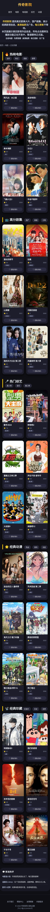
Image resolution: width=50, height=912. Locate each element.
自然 (44, 709)
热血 (27, 547)
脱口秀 (27, 386)
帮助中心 (20, 902)
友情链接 (30, 902)
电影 (17, 12)
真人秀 (9, 386)
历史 (35, 709)
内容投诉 (39, 902)
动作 (8, 58)
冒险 (35, 547)
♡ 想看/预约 (13, 108)
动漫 (40, 12)
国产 (27, 220)
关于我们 (10, 902)
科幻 (16, 58)
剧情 (33, 58)
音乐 (18, 386)
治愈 (44, 547)
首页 (10, 12)
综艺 (33, 12)
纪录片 (26, 709)
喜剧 (25, 58)
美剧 (35, 220)
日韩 (44, 220)
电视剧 (25, 12)
